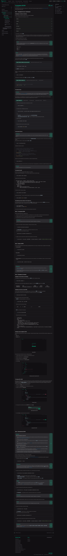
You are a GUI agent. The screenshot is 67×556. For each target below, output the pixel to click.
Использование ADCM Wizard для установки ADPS (7, 28)
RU (62, 1)
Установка (23, 526)
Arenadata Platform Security (18, 545)
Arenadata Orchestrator (18, 551)
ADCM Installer (20, 55)
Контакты (29, 541)
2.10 (19, 446)
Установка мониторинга (8, 26)
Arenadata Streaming (17, 542)
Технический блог (25, 1)
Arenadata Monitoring (18, 552)
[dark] (64, 1)
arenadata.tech (49, 537)
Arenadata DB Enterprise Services (19, 550)
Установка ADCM (7, 18)
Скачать (13, 1)
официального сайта (23, 93)
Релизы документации (18, 1)
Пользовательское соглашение (48, 554)
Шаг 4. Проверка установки (58, 11)
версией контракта (38, 448)
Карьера (30, 1)
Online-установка (6, 15)
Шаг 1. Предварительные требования (58, 7)
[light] (65, 1)
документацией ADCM (45, 8)
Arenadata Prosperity (18, 543)
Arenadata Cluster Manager (18, 544)
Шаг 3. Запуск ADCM (57, 10)
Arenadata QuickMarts (18, 541)
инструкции (30, 467)
